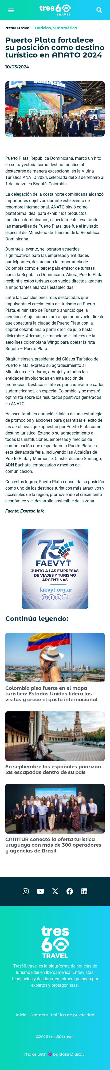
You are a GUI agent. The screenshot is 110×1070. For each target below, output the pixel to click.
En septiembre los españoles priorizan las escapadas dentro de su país (53, 770)
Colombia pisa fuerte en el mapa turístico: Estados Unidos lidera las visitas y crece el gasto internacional (51, 694)
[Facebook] (69, 891)
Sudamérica (65, 28)
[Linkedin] (84, 891)
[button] (11, 10)
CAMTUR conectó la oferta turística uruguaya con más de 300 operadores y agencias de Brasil (53, 845)
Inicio (20, 1014)
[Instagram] (25, 891)
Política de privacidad (73, 1014)
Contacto (39, 1014)
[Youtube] (40, 891)
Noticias (43, 28)
